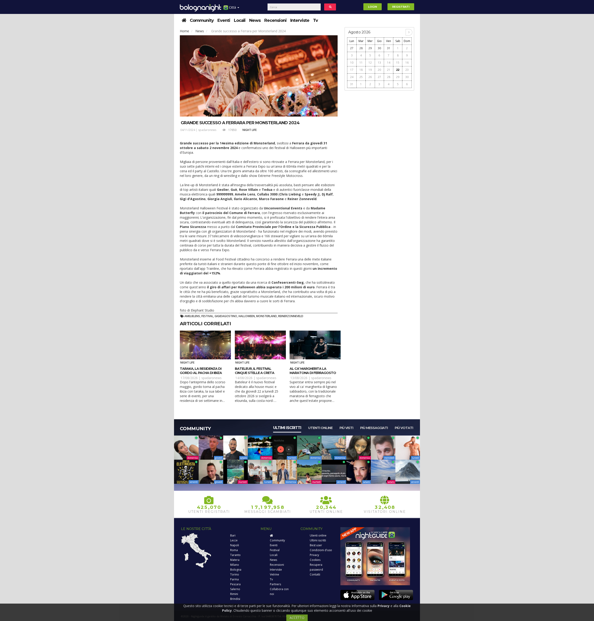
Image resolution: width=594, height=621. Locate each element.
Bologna (235, 570)
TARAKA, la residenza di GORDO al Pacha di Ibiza (201, 371)
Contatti (315, 574)
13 (379, 63)
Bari (233, 535)
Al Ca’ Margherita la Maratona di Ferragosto (313, 371)
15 (397, 63)
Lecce (234, 540)
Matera (234, 560)
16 (407, 63)
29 (370, 48)
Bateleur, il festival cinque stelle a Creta (254, 371)
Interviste (299, 20)
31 (388, 48)
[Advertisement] (379, 163)
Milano (234, 565)
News (255, 20)
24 (351, 77)
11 (361, 63)
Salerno (235, 589)
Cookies (315, 560)
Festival (275, 550)
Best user (316, 545)
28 (361, 48)
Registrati (401, 6)
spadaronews (207, 130)
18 (361, 70)
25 (361, 77)
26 (370, 77)
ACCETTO (297, 617)
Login (372, 6)
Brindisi (235, 599)
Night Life (249, 130)
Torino (234, 574)
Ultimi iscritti (287, 428)
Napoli (234, 545)
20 (379, 70)
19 (370, 70)
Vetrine (274, 574)
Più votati (404, 428)
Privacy (314, 555)
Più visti (346, 428)
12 (370, 63)
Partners (275, 584)
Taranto (235, 555)
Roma (234, 550)
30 (379, 48)
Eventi (223, 20)
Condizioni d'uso (321, 550)
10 (351, 63)
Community (202, 20)
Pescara (235, 584)
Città (232, 7)
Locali (239, 20)
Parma (234, 579)
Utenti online (320, 428)
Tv (315, 20)
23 (407, 70)
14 (388, 63)
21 (388, 70)
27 (351, 48)
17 (351, 70)
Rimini (234, 594)
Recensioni (275, 20)
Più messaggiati (374, 428)
